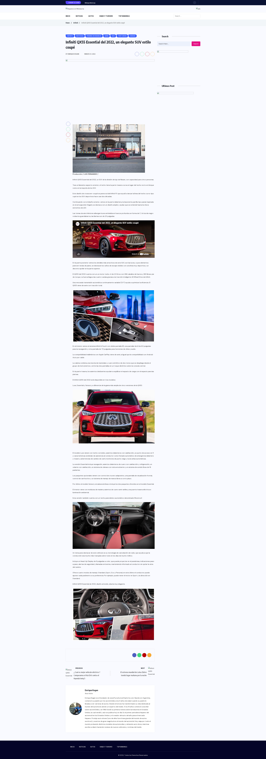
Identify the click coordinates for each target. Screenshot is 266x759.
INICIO (68, 16)
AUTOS (91, 16)
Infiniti (75, 23)
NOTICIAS (79, 16)
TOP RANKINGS (124, 16)
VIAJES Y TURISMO (106, 16)
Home (68, 23)
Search (195, 44)
